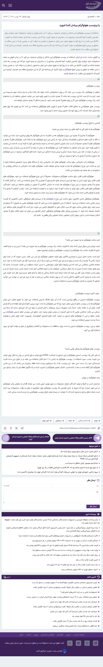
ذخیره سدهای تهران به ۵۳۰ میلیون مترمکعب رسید (79, 569)
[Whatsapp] (5, 428)
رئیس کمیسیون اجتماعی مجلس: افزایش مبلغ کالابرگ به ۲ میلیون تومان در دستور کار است (64, 582)
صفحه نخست (78, 634)
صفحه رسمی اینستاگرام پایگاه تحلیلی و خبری (30, 438)
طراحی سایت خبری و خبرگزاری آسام (49, 651)
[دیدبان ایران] (93, 5)
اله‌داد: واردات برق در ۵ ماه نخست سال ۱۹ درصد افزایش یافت (75, 621)
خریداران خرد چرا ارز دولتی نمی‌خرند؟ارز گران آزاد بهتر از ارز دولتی (73, 602)
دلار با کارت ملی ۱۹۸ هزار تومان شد (84, 616)
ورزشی (36, 634)
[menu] (10, 5)
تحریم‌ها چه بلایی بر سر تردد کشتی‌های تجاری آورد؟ (78, 592)
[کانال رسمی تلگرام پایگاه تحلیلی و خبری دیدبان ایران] (97, 438)
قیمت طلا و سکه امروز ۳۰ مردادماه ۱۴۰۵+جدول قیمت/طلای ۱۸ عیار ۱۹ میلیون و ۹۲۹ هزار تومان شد (62, 545)
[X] (16, 428)
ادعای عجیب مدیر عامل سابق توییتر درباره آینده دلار (79, 451)
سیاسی (68, 634)
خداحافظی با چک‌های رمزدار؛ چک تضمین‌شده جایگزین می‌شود (75, 626)
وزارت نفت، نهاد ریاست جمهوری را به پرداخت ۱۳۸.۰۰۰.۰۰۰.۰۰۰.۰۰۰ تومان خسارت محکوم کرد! (65, 550)
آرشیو (8, 577)
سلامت (29, 634)
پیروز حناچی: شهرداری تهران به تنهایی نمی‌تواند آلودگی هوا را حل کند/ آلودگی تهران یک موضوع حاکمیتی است (57, 472)
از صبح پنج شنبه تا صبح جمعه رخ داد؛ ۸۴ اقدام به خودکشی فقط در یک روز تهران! (67, 467)
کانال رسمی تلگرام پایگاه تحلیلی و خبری (73, 438)
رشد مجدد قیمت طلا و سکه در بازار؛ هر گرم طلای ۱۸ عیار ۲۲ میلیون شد (72, 564)
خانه (98, 16)
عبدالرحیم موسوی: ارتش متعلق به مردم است (81, 463)
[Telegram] (22, 428)
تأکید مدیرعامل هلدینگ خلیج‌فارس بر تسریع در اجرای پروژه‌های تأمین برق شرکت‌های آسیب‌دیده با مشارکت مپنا (58, 536)
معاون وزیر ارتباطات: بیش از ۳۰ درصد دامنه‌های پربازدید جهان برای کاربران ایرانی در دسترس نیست (62, 597)
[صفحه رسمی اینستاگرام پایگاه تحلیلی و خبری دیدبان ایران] (6, 438)
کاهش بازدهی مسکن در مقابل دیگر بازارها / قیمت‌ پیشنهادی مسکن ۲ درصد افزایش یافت (65, 587)
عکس (21, 634)
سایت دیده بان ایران (84, 57)
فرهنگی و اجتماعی (48, 634)
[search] (3, 5)
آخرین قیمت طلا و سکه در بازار (87, 560)
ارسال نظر (93, 506)
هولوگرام (49, 199)
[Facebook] (11, 428)
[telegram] (78, 643)
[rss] (95, 643)
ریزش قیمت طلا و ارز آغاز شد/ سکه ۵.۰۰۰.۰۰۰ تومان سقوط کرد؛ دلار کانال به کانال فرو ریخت (65, 555)
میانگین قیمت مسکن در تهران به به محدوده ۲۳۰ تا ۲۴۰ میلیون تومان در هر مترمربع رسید (65, 540)
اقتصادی (91, 16)
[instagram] (87, 643)
